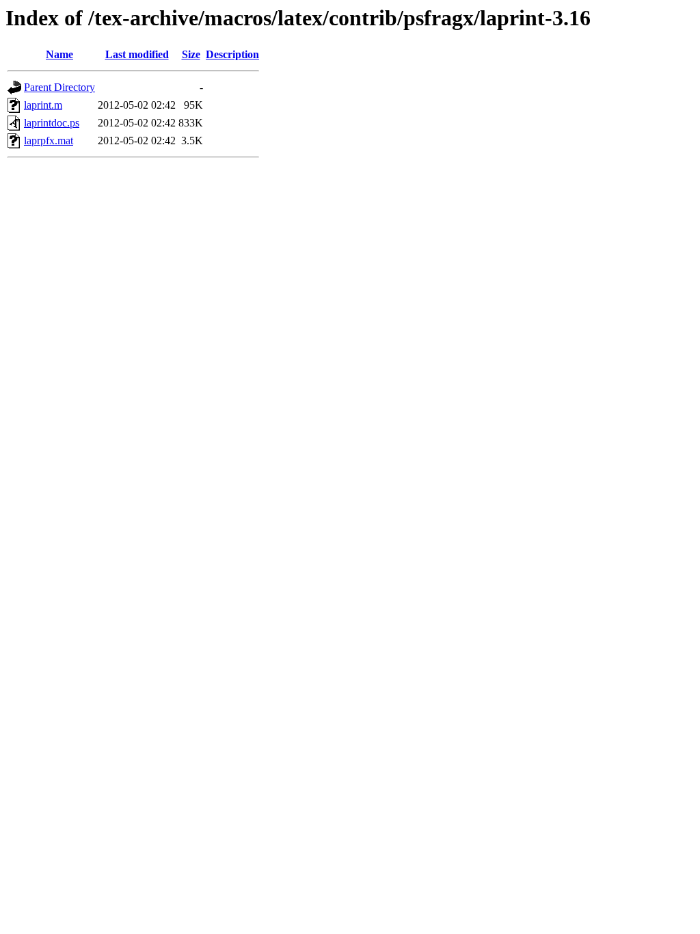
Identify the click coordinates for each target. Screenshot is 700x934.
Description (232, 54)
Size (191, 54)
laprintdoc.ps (51, 123)
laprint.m (43, 105)
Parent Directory (59, 87)
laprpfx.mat (48, 140)
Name (59, 54)
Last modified (137, 54)
